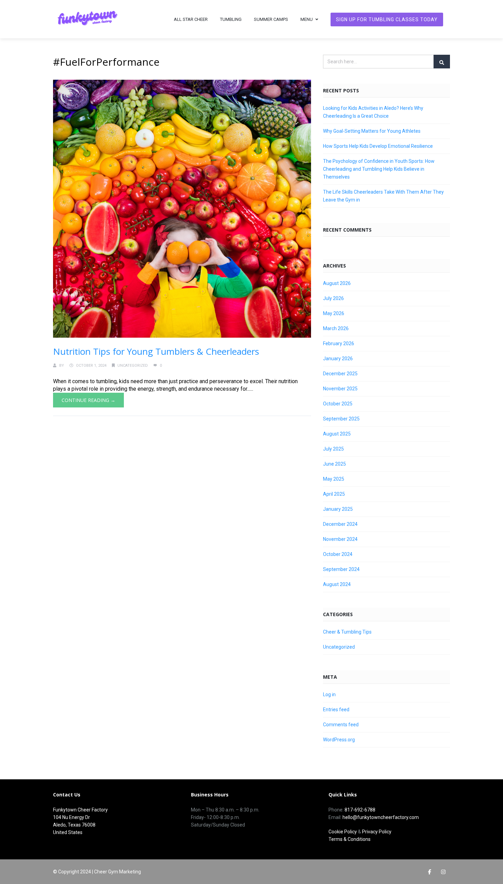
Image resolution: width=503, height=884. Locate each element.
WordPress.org (339, 739)
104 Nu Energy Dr (71, 817)
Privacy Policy (376, 831)
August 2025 (337, 434)
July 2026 (333, 298)
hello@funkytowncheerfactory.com (381, 817)
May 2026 (333, 313)
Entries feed (336, 709)
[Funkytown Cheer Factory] (87, 19)
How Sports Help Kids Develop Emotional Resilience (378, 146)
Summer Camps (271, 19)
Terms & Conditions (349, 839)
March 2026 (336, 328)
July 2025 (333, 449)
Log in (329, 694)
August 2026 (337, 283)
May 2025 (333, 479)
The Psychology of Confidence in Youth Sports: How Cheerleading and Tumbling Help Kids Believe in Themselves (379, 169)
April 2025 (334, 494)
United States (67, 832)
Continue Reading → (88, 400)
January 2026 (338, 358)
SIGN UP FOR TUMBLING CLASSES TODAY (387, 19)
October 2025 (337, 403)
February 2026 (338, 343)
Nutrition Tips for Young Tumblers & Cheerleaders (156, 351)
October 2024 (337, 554)
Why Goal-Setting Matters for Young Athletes (372, 131)
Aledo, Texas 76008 (74, 825)
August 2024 (337, 584)
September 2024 (341, 569)
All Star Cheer (191, 19)
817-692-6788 (360, 809)
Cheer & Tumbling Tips (347, 632)
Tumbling (231, 19)
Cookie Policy (342, 831)
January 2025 (338, 509)
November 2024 (340, 539)
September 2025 (341, 418)
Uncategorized (132, 365)
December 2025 (340, 373)
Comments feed (341, 724)
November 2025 (340, 388)
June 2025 (334, 464)
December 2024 (340, 524)
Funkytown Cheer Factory (80, 809)
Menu (306, 19)
